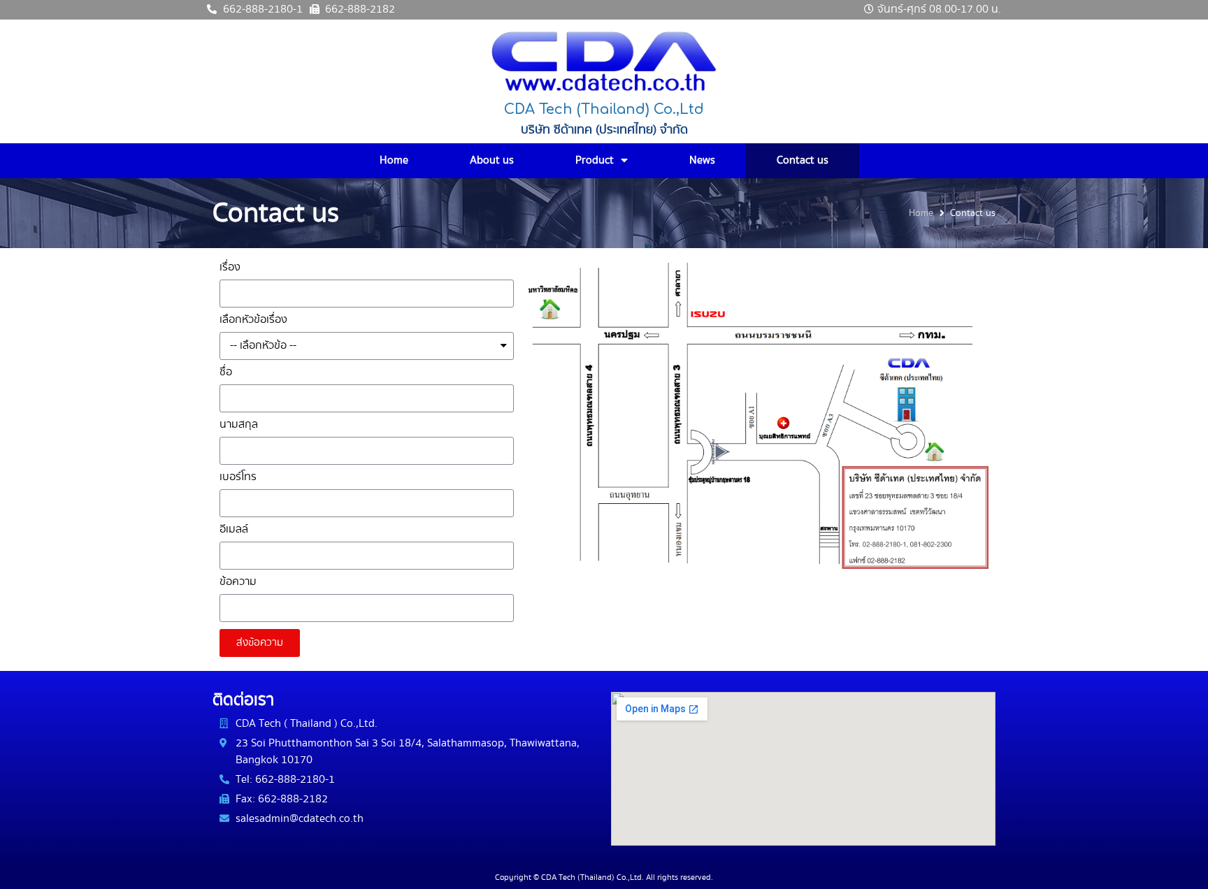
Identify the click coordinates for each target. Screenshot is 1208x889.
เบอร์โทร (238, 478)
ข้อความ (238, 583)
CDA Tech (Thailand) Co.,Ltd (604, 109)
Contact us (802, 160)
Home (394, 160)
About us (492, 160)
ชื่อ (226, 373)
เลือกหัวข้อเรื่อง (253, 321)
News (702, 160)
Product (594, 160)
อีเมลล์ (234, 530)
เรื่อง (230, 268)
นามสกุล (239, 426)
